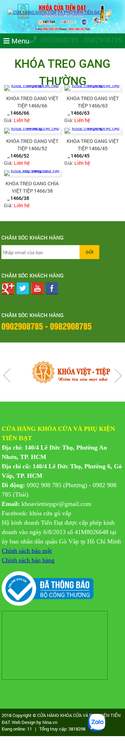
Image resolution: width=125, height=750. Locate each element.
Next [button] (118, 375)
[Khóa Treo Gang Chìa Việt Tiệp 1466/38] (32, 173)
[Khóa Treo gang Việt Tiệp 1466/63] (93, 88)
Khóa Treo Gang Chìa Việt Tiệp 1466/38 (32, 187)
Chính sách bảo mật (27, 550)
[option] (63, 372)
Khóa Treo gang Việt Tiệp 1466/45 (93, 145)
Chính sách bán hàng (28, 560)
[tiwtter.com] (23, 289)
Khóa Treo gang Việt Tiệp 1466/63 (93, 102)
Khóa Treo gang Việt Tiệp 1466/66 (32, 102)
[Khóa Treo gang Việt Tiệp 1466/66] (32, 88)
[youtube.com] (37, 289)
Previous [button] (7, 375)
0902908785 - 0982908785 (80, 39)
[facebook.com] (52, 289)
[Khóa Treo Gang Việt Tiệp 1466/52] (32, 131)
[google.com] (8, 289)
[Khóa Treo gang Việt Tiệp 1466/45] (93, 131)
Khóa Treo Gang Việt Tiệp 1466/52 (32, 145)
